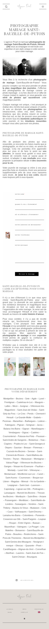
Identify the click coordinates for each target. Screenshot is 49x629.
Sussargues (20, 504)
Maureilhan (9, 527)
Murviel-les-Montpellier (34, 538)
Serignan (30, 425)
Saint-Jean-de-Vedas (27, 410)
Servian (31, 451)
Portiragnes (38, 489)
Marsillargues (37, 429)
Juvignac (24, 406)
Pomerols (40, 515)
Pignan (20, 425)
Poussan (40, 436)
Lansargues (9, 493)
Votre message (21, 245)
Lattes (7, 406)
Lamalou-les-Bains (11, 515)
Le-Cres (21, 414)
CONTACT (24, 612)
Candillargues (9, 549)
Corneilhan (41, 549)
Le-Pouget (33, 527)
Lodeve (41, 421)
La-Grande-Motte (23, 417)
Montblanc (24, 500)
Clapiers (8, 444)
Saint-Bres (32, 496)
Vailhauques (20, 512)
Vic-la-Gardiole (37, 481)
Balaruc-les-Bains (12, 429)
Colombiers (28, 515)
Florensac (37, 447)
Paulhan (39, 466)
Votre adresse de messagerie (28, 224)
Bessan (27, 447)
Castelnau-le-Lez (25, 402)
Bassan (36, 523)
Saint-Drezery (35, 512)
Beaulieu (17, 534)
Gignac (25, 432)
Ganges (7, 466)
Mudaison (34, 508)
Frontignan (9, 402)
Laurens (20, 553)
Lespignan (12, 485)
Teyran (16, 459)
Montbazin (20, 496)
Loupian (42, 519)
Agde (34, 399)
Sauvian (18, 447)
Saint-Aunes (11, 478)
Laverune (35, 485)
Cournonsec (25, 478)
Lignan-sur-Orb (23, 489)
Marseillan (18, 421)
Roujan (12, 523)
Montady (12, 470)
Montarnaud (9, 474)
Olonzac (19, 545)
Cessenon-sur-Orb (11, 519)
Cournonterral (9, 436)
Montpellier (8, 399)
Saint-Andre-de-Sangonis (14, 440)
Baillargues (30, 421)
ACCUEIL (9, 609)
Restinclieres (30, 534)
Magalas (15, 481)
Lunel (41, 399)
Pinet (38, 545)
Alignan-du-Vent (25, 549)
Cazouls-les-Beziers (16, 451)
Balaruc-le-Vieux (20, 508)
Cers (44, 508)
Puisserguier (11, 500)
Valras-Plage (12, 463)
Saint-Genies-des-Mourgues (18, 542)
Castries (35, 432)
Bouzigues (32, 557)
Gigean (25, 429)
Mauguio (39, 402)
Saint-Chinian (18, 557)
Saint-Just (24, 485)
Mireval (24, 481)
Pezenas (7, 421)
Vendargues (14, 432)
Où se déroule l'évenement (27, 214)
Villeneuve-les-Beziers (30, 463)
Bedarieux (33, 440)
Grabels (37, 417)
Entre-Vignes (24, 523)
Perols (30, 414)
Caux (10, 512)
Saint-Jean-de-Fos (34, 553)
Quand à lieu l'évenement (26, 204)
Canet (40, 474)
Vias (42, 440)
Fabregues (10, 425)
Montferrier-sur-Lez (26, 474)
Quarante (29, 545)
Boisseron (20, 530)
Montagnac (39, 459)
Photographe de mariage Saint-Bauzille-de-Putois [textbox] (23, 134)
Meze (15, 406)
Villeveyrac (35, 470)
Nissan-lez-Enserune (23, 466)
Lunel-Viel (22, 470)
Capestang (9, 489)
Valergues (22, 527)
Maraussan (26, 459)
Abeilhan (10, 553)
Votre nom (19, 194)
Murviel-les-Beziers (26, 493)
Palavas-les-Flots (26, 436)
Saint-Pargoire (29, 519)
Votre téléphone (22, 235)
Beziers (19, 399)
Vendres (32, 504)
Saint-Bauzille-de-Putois (27, 83)
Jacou (39, 425)
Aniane (42, 496)
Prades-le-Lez (20, 444)
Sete (27, 399)
